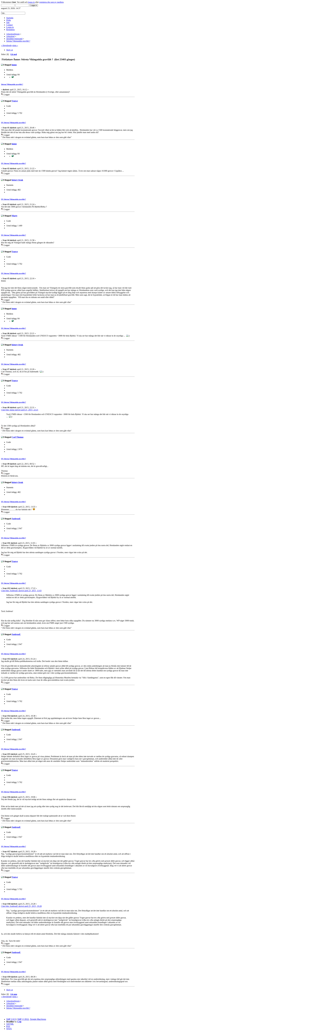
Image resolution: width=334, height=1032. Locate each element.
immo (14, 65)
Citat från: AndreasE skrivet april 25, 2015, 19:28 (21, 906)
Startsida (9, 18)
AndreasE (16, 519)
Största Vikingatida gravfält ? (12, 84)
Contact (9, 25)
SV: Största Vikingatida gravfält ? (13, 123)
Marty (14, 216)
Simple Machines (38, 1019)
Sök (8, 22)
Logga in (10, 27)
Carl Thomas (17, 437)
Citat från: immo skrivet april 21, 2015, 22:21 (19, 410)
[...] (12, 77)
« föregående (6, 45)
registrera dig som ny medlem (51, 2)
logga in (31, 2)
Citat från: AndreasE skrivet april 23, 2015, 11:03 (21, 591)
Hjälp (8, 20)
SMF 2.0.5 (11, 1019)
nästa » (15, 45)
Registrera (10, 29)
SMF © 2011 (23, 1019)
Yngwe (15, 101)
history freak (17, 180)
